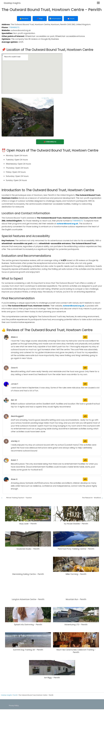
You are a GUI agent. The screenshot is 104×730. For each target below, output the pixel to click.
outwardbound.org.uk (67, 223)
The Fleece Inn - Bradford (91, 498)
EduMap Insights (12, 3)
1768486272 (14, 27)
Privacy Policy (14, 705)
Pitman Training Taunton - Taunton (19, 498)
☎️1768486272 (50, 142)
